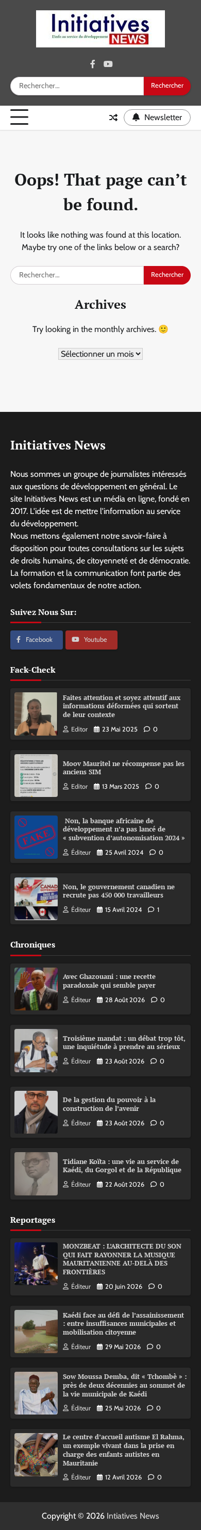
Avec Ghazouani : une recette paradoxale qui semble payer (109, 981)
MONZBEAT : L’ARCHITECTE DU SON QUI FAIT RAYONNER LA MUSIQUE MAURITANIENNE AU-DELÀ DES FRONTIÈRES (122, 1259)
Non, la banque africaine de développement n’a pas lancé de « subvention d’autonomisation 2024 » (124, 829)
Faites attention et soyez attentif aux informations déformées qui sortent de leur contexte (121, 706)
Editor (79, 729)
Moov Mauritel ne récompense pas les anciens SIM (124, 768)
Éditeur (81, 852)
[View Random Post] (113, 117)
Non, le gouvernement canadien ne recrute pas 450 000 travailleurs (119, 891)
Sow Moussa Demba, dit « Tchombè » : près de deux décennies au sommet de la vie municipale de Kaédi (125, 1385)
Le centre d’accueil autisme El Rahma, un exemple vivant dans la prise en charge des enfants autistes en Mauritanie (124, 1450)
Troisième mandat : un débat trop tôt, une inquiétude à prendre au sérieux (124, 1043)
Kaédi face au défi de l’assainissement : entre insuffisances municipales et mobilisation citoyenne (123, 1324)
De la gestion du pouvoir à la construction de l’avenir (109, 1104)
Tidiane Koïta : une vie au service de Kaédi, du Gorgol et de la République (122, 1166)
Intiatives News (133, 1516)
